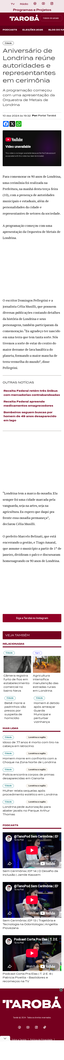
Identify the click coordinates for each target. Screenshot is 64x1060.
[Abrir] (43, 3)
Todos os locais (51, 18)
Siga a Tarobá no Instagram (32, 618)
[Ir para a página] (34, 3)
